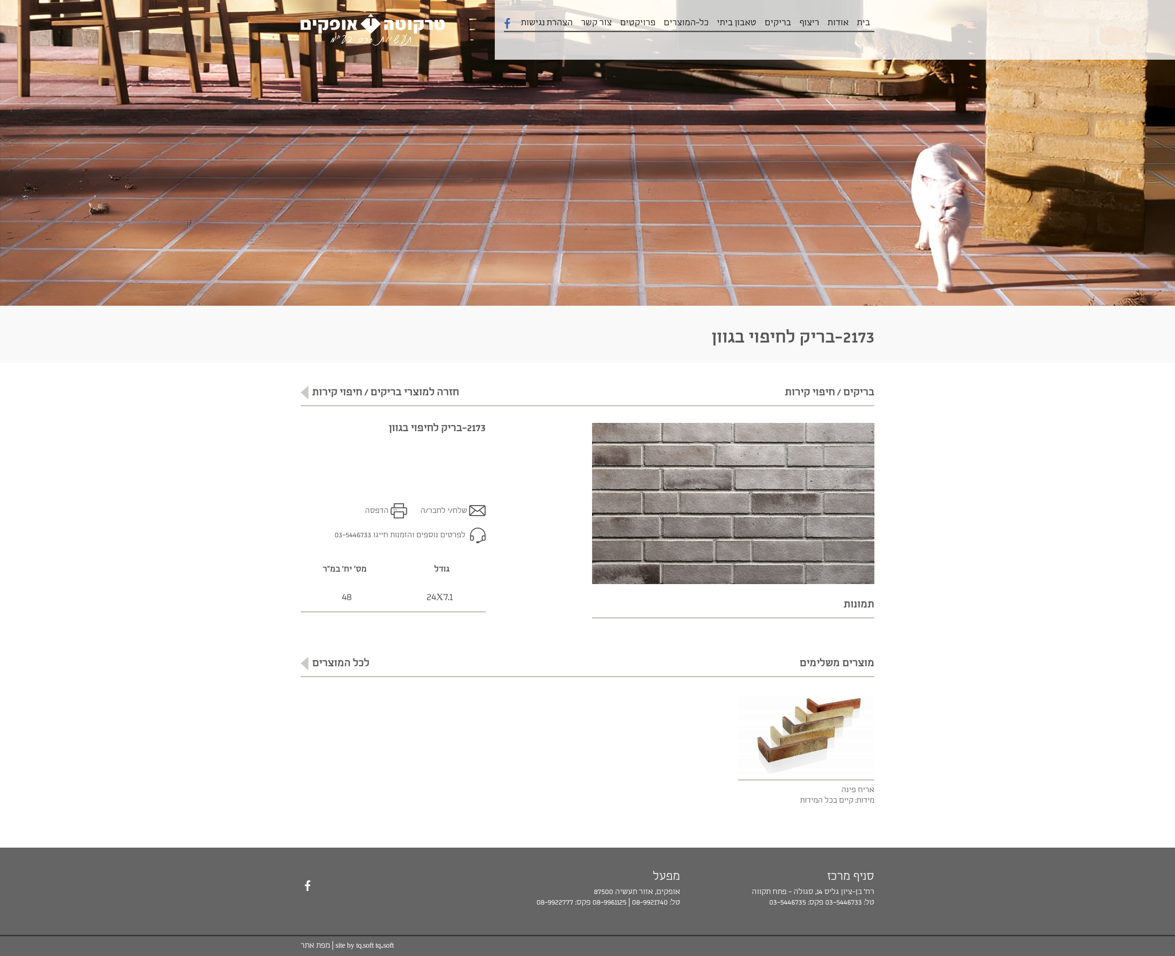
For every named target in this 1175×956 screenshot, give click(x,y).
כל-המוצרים (686, 23)
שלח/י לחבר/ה (443, 510)
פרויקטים (637, 23)
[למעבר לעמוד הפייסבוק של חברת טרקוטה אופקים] (307, 887)
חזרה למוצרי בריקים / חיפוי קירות (385, 392)
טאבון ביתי (736, 23)
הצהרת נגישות (547, 23)
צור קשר (596, 23)
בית (863, 23)
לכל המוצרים (340, 663)
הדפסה (377, 510)
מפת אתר (315, 945)
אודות (838, 23)
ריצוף (809, 23)
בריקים (778, 23)
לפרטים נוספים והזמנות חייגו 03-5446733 (400, 535)
